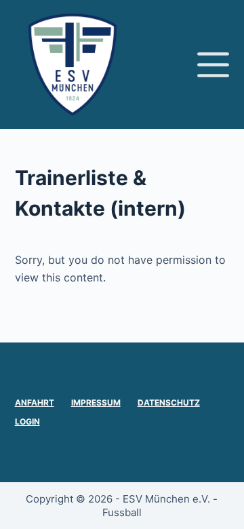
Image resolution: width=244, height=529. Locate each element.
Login (27, 421)
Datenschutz (169, 402)
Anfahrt (34, 402)
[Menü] (213, 65)
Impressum (96, 402)
